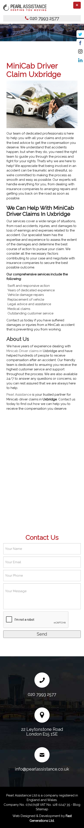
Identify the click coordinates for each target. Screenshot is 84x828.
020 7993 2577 (44, 18)
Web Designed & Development (36, 816)
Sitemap (42, 809)
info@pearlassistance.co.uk (42, 769)
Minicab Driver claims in (31, 351)
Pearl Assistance (18, 395)
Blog (76, 805)
